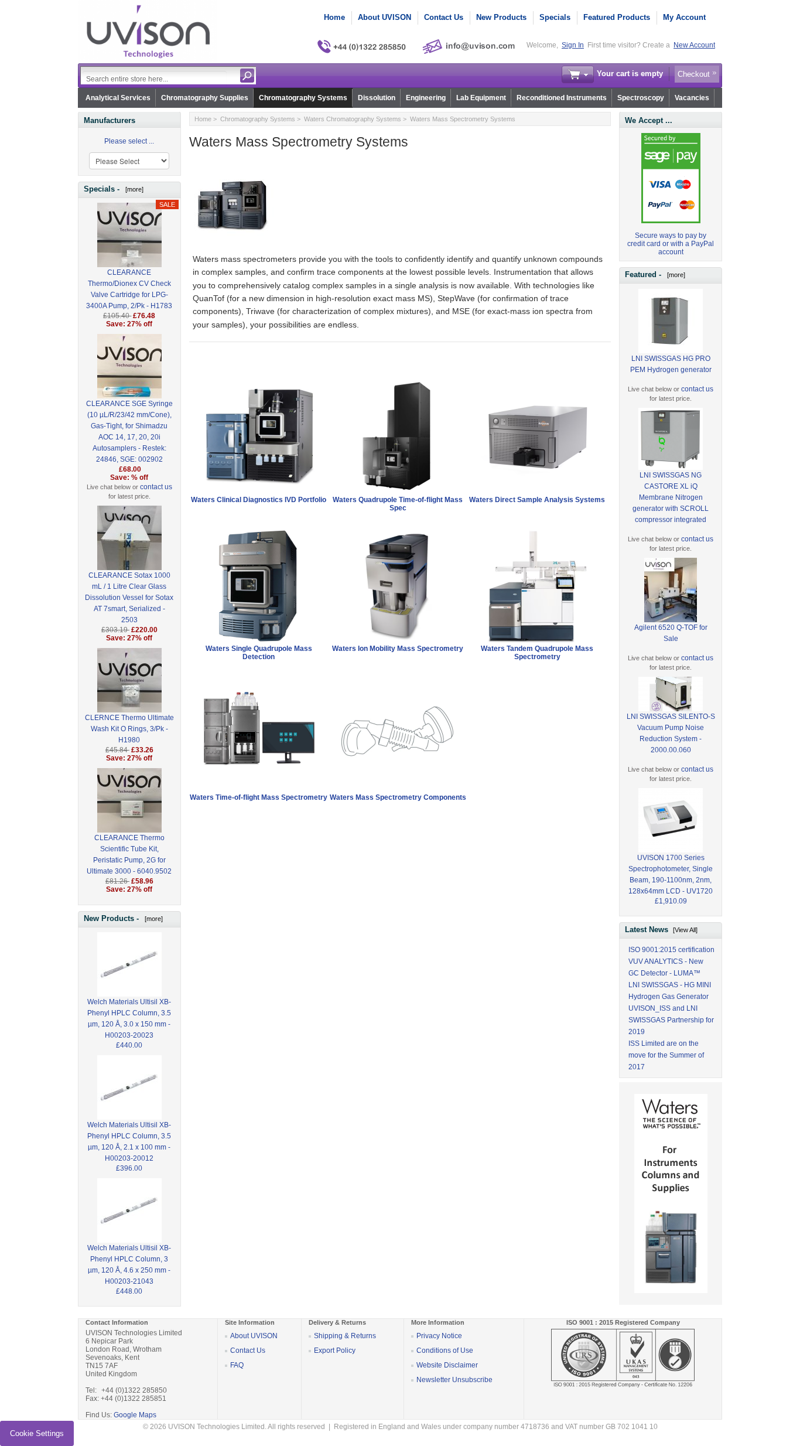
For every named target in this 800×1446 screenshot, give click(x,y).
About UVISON (384, 17)
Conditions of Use (444, 1350)
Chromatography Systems (303, 98)
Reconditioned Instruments (562, 98)
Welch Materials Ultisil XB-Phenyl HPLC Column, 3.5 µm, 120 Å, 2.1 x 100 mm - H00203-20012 (129, 1141)
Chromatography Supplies (204, 98)
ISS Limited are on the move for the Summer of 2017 (666, 1055)
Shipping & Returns (345, 1336)
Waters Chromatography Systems (352, 118)
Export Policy (334, 1350)
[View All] (685, 929)
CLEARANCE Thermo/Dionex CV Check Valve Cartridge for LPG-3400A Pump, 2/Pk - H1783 (129, 289)
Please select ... (129, 141)
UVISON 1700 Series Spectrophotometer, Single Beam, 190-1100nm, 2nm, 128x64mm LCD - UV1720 (670, 874)
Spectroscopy (640, 98)
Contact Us (443, 17)
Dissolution (376, 98)
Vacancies (692, 98)
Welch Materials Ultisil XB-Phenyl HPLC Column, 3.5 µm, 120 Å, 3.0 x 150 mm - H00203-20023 (129, 1018)
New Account (694, 45)
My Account (684, 17)
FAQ (237, 1365)
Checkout (694, 74)
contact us (156, 487)
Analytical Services (118, 98)
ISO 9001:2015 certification (671, 950)
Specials (554, 17)
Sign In (573, 45)
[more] (132, 189)
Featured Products (616, 17)
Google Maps (135, 1415)
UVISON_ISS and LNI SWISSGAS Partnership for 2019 (671, 1020)
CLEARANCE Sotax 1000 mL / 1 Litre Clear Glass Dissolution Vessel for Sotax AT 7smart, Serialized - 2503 (129, 597)
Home (334, 17)
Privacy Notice (439, 1336)
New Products (501, 17)
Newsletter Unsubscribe (454, 1380)
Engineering (426, 98)
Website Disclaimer (447, 1365)
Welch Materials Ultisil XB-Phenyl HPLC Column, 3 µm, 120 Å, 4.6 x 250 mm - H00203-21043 (129, 1264)
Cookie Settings (37, 1433)
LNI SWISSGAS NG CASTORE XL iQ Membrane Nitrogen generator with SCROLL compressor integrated (671, 497)
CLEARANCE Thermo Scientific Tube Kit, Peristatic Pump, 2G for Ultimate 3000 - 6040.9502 (129, 854)
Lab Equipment (481, 98)
